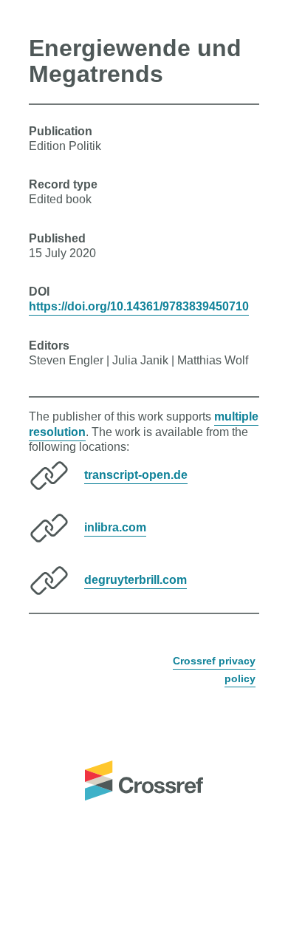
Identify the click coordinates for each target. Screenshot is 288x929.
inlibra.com (115, 527)
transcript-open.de (136, 475)
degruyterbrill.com (135, 580)
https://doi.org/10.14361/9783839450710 (139, 306)
